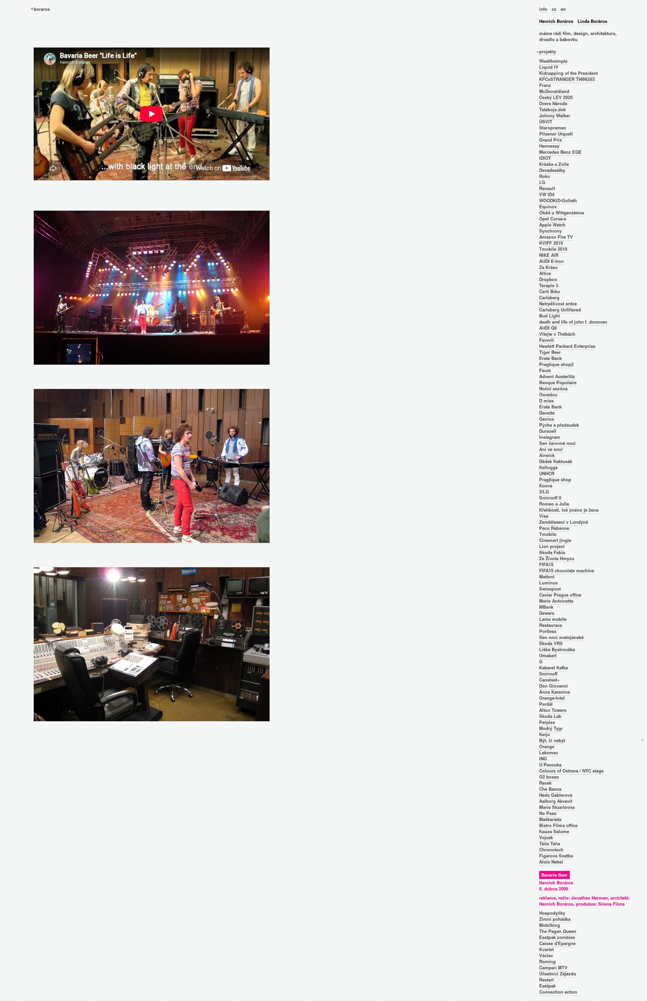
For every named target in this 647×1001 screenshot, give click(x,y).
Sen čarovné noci (557, 443)
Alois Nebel (551, 861)
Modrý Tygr (551, 728)
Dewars (546, 613)
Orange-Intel (552, 698)
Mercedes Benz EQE (560, 152)
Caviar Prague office (560, 595)
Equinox (548, 206)
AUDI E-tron (551, 261)
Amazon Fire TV (556, 237)
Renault (547, 188)
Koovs (545, 485)
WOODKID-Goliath (558, 200)
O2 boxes (549, 777)
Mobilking (549, 925)
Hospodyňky (552, 913)
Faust (545, 370)
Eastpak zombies (557, 937)
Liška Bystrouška (557, 649)
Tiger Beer (550, 352)
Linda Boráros (592, 21)
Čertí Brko (549, 291)
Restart (546, 979)
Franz (545, 85)
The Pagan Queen (557, 931)
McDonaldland (554, 91)
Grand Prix (550, 139)
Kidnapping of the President (568, 73)
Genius (546, 419)
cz (554, 9)
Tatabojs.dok (552, 109)
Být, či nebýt (552, 740)
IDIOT (545, 158)
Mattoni (547, 576)
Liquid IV (548, 67)
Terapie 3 (548, 285)
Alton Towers (552, 710)
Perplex (547, 722)
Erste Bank (550, 358)
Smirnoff (548, 673)
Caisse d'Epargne (557, 943)
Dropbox (548, 279)
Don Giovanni (553, 685)
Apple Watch (552, 224)
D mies (546, 400)
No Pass (547, 813)
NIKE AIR (548, 255)
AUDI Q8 (548, 328)
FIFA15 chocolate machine (566, 570)
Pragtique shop (555, 479)
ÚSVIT (545, 121)
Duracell (547, 431)
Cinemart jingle (555, 540)
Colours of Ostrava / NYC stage (571, 770)
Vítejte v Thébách (557, 334)
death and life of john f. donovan (573, 321)
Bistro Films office (558, 825)
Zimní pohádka (555, 919)
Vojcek (546, 837)
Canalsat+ (549, 679)
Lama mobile (552, 619)
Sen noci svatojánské (561, 637)
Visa (543, 516)
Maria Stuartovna (557, 807)
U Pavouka (550, 764)
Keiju (544, 734)
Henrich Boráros (556, 21)
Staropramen (552, 127)
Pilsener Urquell (556, 133)
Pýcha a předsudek (559, 425)
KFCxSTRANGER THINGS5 (567, 79)
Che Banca (550, 789)
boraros (42, 9)
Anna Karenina (554, 692)
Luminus (548, 582)
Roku (544, 176)
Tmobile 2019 (553, 249)
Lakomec (548, 752)
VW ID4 (546, 194)
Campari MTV (553, 967)
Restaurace (550, 625)
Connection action (558, 992)
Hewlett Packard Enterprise (567, 346)
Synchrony (550, 231)
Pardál (546, 704)
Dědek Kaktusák (555, 461)
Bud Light (549, 315)
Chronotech (551, 849)
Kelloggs (548, 467)
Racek (545, 783)
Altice (545, 273)
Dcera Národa (553, 103)
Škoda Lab (550, 716)
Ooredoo (548, 394)
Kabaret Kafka (553, 667)
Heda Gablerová (555, 795)
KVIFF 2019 (551, 243)
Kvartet (546, 949)
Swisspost (550, 588)
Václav (546, 955)
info (543, 9)
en (563, 9)
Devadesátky (552, 170)
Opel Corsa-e (552, 218)
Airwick (547, 455)
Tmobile (547, 534)
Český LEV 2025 (556, 97)
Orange (546, 746)
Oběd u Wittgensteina (561, 212)
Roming (547, 961)
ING (543, 758)
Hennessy (549, 146)
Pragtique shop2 (556, 364)
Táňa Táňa (549, 843)
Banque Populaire (558, 382)
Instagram (549, 437)
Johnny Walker (554, 115)
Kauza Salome (554, 831)
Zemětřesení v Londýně (563, 522)
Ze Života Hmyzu (556, 558)
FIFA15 (546, 564)
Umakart (547, 655)
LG (542, 182)
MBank (546, 607)
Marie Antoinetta (556, 601)
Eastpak (547, 985)
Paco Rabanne (554, 528)
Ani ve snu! (551, 449)
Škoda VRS (551, 643)
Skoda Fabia (552, 552)
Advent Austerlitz (557, 376)
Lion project (551, 546)
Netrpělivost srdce (558, 303)
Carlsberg (549, 297)
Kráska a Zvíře (554, 164)
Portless (547, 631)
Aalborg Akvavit (555, 801)
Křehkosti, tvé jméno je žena (568, 510)
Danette (547, 413)
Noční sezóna (553, 388)
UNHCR (546, 473)
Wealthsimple (553, 61)
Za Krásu (548, 267)
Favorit (546, 340)
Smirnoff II (550, 497)
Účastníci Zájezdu (557, 973)
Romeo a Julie (554, 503)
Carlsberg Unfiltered (560, 309)
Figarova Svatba (556, 855)
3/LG (544, 491)
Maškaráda (550, 819)
